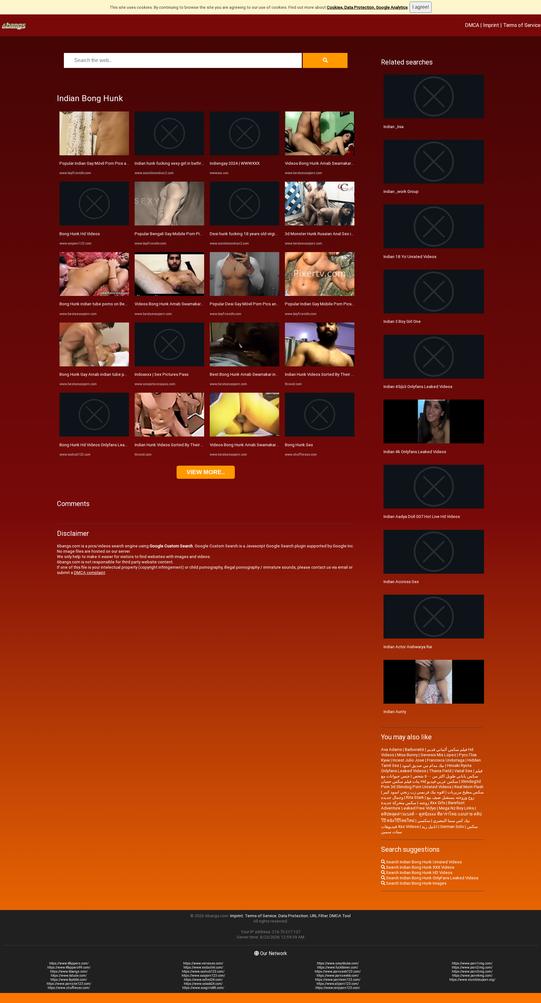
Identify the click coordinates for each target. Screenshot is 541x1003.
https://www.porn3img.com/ (472, 971)
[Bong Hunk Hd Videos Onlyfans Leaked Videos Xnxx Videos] (94, 435)
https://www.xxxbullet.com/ (203, 967)
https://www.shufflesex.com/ (69, 988)
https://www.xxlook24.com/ (203, 984)
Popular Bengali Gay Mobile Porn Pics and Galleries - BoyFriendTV (195, 233)
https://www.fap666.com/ (68, 980)
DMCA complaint (89, 572)
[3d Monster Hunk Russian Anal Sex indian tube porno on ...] (319, 224)
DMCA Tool (340, 915)
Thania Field (440, 770)
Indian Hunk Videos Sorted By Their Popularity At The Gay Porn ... (195, 444)
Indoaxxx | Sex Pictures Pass (161, 374)
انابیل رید (429, 826)
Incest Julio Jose (408, 760)
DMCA (472, 25)
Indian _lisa (394, 126)
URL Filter (318, 915)
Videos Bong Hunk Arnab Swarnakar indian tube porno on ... (189, 304)
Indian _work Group (401, 191)
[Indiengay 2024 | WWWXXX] (244, 154)
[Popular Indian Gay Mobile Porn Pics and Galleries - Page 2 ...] (319, 294)
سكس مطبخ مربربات (465, 792)
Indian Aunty (395, 711)
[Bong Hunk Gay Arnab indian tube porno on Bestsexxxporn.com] (94, 365)
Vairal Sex (463, 770)
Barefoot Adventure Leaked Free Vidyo (423, 805)
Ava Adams (391, 749)
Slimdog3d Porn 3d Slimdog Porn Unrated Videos (431, 784)
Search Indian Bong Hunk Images (415, 883)
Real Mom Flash (468, 786)
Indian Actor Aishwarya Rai (408, 646)
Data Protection (293, 915)
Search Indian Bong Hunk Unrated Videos (423, 862)
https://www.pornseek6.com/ (338, 976)
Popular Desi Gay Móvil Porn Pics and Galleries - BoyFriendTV (266, 304)
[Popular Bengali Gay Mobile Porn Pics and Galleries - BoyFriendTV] (169, 224)
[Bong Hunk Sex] (319, 435)
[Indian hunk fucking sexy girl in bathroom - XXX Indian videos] (169, 154)
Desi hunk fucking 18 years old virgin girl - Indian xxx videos (264, 233)
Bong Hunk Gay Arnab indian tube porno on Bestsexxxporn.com (118, 374)
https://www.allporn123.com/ (338, 984)
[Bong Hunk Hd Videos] (94, 224)
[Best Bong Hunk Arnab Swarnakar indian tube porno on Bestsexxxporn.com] (244, 365)
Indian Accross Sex (401, 581)
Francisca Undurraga (446, 760)
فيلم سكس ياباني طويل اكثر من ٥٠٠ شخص (447, 773)
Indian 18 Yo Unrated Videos (410, 256)
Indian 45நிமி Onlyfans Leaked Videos (418, 386)
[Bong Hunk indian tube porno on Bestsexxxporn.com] (94, 294)
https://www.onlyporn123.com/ (337, 988)
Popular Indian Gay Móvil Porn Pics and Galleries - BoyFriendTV (117, 163)
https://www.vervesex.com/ (203, 963)
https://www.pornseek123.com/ (338, 971)
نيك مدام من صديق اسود (423, 765)
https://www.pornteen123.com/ (337, 980)
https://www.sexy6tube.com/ (338, 963)
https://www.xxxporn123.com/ (203, 976)
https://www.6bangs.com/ (69, 971)
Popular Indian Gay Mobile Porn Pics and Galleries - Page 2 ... (341, 304)
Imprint (491, 25)
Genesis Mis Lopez (438, 754)
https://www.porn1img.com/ (472, 963)
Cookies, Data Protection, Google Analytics (367, 7)
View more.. (206, 472)
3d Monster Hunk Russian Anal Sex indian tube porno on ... (338, 233)
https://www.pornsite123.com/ (69, 984)
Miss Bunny (407, 754)
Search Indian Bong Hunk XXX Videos (419, 867)
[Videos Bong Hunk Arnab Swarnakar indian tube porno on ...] (169, 294)
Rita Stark (415, 797)
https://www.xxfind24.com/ (203, 980)
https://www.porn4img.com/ (472, 976)
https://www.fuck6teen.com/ (337, 967)
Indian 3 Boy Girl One (402, 321)
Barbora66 (414, 749)
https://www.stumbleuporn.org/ (472, 980)
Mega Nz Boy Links (456, 808)
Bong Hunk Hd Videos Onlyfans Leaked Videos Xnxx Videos (114, 444)
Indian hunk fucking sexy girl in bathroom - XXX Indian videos (190, 163)
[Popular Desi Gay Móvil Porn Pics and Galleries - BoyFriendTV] (244, 294)
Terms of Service (521, 25)
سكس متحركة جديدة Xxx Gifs (413, 802)
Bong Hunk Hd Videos (79, 233)
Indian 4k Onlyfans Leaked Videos (415, 451)
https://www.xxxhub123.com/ (203, 971)
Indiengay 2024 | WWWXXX (235, 163)
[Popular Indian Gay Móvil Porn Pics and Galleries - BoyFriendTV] (94, 154)
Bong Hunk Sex (299, 444)
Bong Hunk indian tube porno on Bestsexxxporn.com (108, 304)
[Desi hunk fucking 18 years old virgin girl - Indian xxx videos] (244, 224)
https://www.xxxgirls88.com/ (203, 988)
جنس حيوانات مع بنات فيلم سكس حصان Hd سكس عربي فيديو (419, 778)
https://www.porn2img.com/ (472, 967)
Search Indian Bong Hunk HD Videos (418, 872)
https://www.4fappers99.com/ (68, 967)
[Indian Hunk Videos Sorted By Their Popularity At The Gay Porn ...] (169, 435)
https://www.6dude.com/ (69, 976)
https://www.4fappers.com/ (69, 963)
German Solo (452, 826)
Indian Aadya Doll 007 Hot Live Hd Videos (422, 516)
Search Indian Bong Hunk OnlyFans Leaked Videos (431, 878)
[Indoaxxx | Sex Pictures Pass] (169, 365)
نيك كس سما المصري (451, 820)
